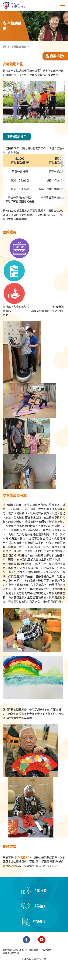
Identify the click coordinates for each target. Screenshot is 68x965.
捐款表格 (20, 857)
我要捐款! (57, 56)
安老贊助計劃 (18, 46)
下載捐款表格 (15, 136)
